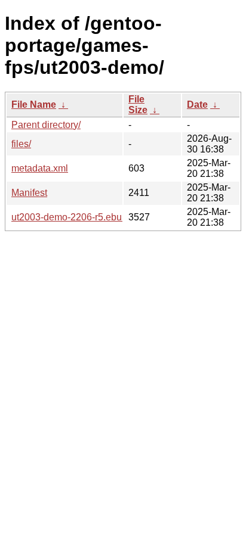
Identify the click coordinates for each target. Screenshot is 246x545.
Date (197, 104)
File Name (33, 104)
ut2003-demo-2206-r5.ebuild (71, 217)
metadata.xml (39, 168)
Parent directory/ (46, 125)
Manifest (29, 193)
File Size (137, 104)
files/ (21, 144)
